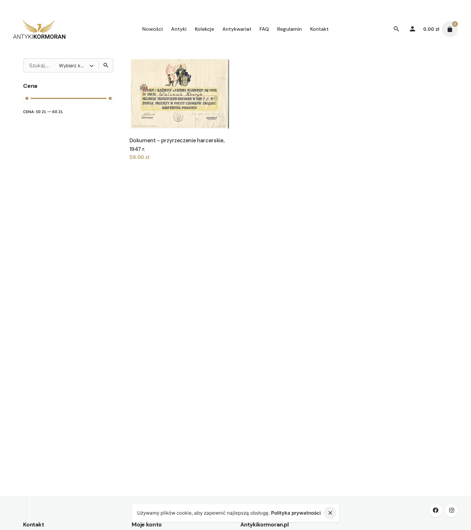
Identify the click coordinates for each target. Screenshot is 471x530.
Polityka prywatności (296, 513)
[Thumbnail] (39, 29)
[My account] (413, 29)
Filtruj (105, 115)
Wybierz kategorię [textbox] (74, 65)
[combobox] (77, 65)
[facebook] (435, 510)
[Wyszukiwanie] (106, 65)
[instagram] (451, 510)
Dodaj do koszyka (150, 163)
